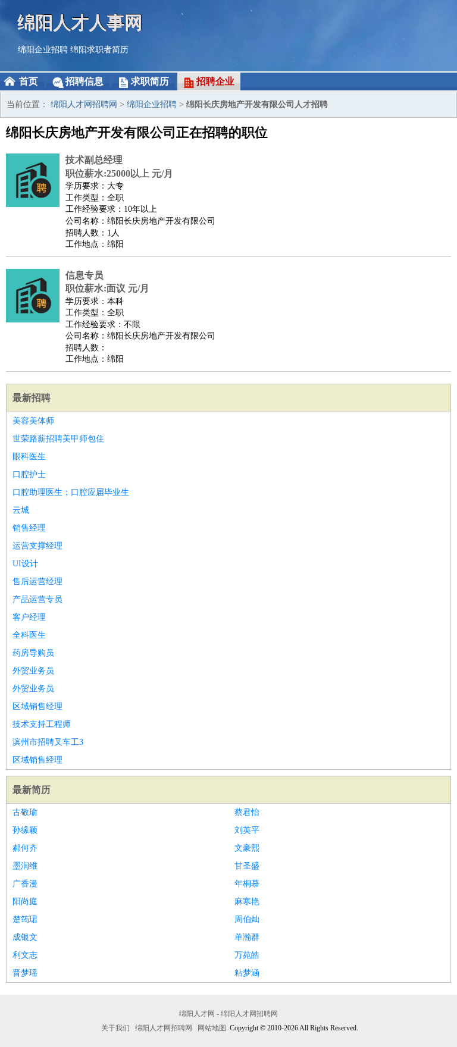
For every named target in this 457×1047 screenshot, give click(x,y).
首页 (28, 81)
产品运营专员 (37, 599)
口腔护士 (29, 474)
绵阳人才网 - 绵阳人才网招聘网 (228, 1014)
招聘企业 (215, 81)
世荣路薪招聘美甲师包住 (58, 438)
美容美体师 (33, 420)
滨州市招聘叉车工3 (47, 742)
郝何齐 (24, 848)
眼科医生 (29, 456)
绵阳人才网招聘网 (84, 104)
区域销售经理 (37, 706)
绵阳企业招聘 (43, 49)
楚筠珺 (24, 919)
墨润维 (24, 865)
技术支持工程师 (41, 724)
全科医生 (29, 635)
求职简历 (150, 81)
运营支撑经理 (37, 545)
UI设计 (25, 563)
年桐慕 (246, 883)
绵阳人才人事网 (80, 22)
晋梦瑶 (24, 972)
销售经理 (29, 528)
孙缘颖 (24, 830)
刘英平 (246, 830)
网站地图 (212, 1028)
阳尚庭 (24, 901)
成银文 (24, 937)
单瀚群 (246, 937)
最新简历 (31, 790)
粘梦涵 (246, 972)
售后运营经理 (37, 581)
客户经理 (29, 617)
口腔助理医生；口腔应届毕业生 (70, 492)
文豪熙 (246, 848)
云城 (20, 510)
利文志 (24, 955)
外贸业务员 (33, 670)
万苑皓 (246, 955)
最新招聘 (31, 398)
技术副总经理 (94, 160)
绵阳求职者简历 (99, 49)
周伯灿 (246, 919)
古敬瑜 (24, 812)
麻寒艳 (246, 901)
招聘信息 (84, 81)
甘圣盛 (246, 865)
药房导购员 (33, 652)
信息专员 (84, 275)
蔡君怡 (246, 812)
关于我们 (115, 1028)
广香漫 (24, 883)
